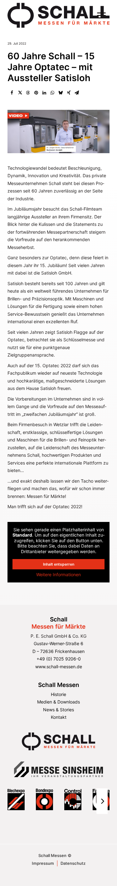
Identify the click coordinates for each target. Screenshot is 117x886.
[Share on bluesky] (60, 92)
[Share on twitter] (20, 92)
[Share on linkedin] (44, 92)
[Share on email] (76, 92)
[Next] (102, 813)
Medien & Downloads (58, 701)
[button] (101, 15)
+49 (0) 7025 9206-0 (59, 658)
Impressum (43, 863)
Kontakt (58, 717)
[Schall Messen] (58, 15)
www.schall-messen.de (58, 666)
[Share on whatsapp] (52, 92)
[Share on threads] (28, 92)
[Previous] (14, 813)
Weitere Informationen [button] (58, 574)
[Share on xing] (68, 92)
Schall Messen (52, 855)
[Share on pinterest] (36, 92)
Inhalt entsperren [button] (58, 564)
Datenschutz (73, 863)
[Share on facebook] (12, 92)
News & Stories (58, 709)
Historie (58, 694)
